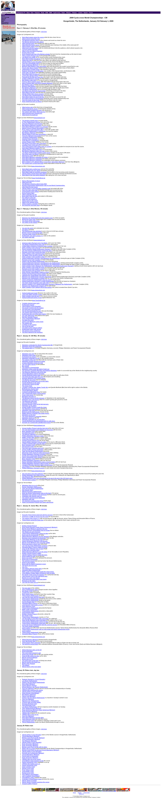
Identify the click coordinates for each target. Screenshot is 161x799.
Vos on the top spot (27, 326)
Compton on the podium (29, 324)
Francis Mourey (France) (29, 685)
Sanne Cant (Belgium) (28, 696)
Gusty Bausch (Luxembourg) (30, 140)
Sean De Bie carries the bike (30, 656)
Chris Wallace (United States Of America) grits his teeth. (38, 573)
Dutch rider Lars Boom (28, 72)
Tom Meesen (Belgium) (29, 434)
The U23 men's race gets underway (32, 473)
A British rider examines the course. (32, 690)
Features (37, 12)
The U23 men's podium (29, 480)
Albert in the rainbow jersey (30, 202)
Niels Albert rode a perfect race (31, 169)
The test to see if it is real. (29, 565)
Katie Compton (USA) (28, 767)
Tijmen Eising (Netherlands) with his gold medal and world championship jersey (46, 629)
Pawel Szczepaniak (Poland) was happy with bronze (37, 502)
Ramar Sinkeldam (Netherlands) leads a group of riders (38, 462)
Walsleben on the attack (29, 406)
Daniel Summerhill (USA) (29, 762)
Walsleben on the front (28, 415)
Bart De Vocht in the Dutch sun (31, 662)
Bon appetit (25, 366)
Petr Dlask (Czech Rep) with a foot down (34, 143)
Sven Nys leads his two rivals (30, 100)
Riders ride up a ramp (28, 748)
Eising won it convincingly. (30, 559)
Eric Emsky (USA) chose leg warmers (33, 575)
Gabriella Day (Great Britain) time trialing (34, 275)
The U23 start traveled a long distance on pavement (37, 430)
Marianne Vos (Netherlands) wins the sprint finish (36, 276)
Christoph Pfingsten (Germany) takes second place (37, 465)
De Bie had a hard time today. (31, 550)
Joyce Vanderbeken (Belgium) (31, 318)
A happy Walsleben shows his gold (32, 363)
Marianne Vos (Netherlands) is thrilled (33, 278)
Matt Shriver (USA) (27, 156)
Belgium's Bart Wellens (29, 86)
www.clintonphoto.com (38, 166)
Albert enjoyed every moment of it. (32, 113)
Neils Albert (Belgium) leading (31, 148)
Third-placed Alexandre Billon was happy (34, 579)
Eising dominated (27, 651)
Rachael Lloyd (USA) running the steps (33, 252)
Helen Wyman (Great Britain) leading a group (35, 272)
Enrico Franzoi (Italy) (28, 193)
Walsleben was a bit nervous (30, 399)
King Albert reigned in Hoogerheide (32, 98)
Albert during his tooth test (30, 115)
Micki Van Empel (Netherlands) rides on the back (36, 493)
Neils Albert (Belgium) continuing (32, 160)
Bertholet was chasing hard (30, 389)
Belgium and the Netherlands (31, 412)
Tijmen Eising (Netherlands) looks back (34, 623)
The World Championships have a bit (33, 244)
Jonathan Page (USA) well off (31, 145)
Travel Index (86, 792)
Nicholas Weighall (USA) (29, 704)
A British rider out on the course (31, 759)
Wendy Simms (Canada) (29, 780)
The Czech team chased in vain (31, 653)
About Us (81, 793)
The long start (26, 588)
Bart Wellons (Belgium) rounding (32, 125)
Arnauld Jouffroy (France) (29, 783)
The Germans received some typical (32, 501)
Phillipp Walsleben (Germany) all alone (34, 454)
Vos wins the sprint (27, 228)
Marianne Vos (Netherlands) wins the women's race (37, 218)
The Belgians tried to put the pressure (33, 398)
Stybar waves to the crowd (30, 201)
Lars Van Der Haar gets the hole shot (33, 597)
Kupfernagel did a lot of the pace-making (34, 314)
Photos (68, 12)
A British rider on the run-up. (30, 714)
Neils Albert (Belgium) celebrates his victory (35, 157)
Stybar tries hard (27, 60)
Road (42, 12)
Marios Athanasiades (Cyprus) (31, 181)
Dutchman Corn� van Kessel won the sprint (35, 516)
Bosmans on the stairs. (29, 581)
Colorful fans (26, 592)
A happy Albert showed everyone (32, 110)
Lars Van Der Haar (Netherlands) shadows (34, 545)
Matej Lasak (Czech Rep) (29, 609)
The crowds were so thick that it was (32, 163)
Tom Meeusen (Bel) (28, 477)
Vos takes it (25, 229)
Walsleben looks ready (29, 355)
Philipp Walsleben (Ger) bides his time (33, 475)
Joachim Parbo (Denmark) (30, 139)
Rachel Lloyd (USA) (28, 768)
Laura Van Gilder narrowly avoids (32, 294)
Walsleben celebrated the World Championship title (37, 345)
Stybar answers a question (30, 204)
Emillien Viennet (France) (30, 614)
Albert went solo (27, 182)
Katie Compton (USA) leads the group (33, 267)
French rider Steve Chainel (30, 68)
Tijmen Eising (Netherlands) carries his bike (35, 533)
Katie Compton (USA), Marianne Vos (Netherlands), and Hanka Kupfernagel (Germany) (48, 266)
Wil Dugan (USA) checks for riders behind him (36, 453)
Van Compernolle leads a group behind (34, 393)
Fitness (74, 12)
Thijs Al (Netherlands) (28, 722)
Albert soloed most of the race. (31, 39)
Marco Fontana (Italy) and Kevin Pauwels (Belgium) (37, 83)
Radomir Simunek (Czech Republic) (33, 71)
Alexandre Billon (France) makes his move (34, 547)
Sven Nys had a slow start (29, 190)
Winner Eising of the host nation (31, 666)
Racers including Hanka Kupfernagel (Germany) (36, 249)
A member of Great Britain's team (32, 779)
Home (3, 14)
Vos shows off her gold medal (31, 221)
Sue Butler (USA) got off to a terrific (32, 255)
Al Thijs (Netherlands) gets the (31, 122)
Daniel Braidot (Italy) (28, 612)
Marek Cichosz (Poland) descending (33, 128)
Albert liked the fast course (30, 187)
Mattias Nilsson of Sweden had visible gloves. (35, 413)
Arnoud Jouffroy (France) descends (32, 449)
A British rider (26, 713)
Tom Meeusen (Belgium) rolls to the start (34, 372)
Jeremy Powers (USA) (28, 142)
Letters (80, 12)
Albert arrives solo (27, 107)
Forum (91, 12)
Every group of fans (28, 594)
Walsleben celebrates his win (31, 358)
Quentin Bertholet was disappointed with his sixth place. (38, 421)
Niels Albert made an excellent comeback (34, 172)
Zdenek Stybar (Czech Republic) (32, 62)
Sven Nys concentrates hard (30, 63)
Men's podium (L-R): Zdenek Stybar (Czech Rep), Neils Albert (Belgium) (43, 162)
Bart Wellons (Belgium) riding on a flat (33, 151)
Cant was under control (29, 234)
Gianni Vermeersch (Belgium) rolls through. (35, 541)
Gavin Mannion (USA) (28, 606)
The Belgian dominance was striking (33, 42)
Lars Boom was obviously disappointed (33, 91)
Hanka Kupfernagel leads (29, 293)
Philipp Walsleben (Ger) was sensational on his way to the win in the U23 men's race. (47, 478)
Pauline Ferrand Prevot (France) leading (34, 273)
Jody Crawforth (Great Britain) (31, 776)
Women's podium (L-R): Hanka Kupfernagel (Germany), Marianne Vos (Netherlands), (47, 284)
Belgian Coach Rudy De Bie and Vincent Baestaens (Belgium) (40, 750)
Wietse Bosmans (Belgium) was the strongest (35, 536)
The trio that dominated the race (31, 311)
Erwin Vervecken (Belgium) (30, 744)
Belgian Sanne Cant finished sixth (32, 233)
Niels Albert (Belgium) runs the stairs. (33, 717)
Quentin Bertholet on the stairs (31, 383)
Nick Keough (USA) (28, 446)
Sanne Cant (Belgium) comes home (32, 321)
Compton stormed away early (31, 303)
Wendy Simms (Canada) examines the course (35, 782)
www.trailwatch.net (39, 118)
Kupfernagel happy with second (31, 329)
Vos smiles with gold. (28, 237)
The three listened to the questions (32, 332)
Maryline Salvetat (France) (30, 317)
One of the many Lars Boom (30, 154)
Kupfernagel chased (28, 305)
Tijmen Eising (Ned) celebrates (31, 642)
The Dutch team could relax (30, 660)
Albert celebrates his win (29, 194)
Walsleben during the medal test (31, 346)
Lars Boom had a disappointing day (32, 95)
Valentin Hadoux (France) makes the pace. (34, 555)
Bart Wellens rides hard (29, 80)
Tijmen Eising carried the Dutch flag (32, 520)
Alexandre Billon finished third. (31, 570)
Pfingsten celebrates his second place (33, 419)
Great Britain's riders (28, 777)
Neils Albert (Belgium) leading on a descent (35, 126)
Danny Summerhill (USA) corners (32, 457)
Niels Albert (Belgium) (28, 684)
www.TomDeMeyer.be (38, 178)
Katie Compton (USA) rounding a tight (33, 257)
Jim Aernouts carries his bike (30, 384)
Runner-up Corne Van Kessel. (31, 578)
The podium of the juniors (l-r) (31, 518)
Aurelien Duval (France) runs (31, 440)
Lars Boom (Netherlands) (29, 89)
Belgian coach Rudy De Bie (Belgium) (33, 738)
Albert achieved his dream (30, 109)
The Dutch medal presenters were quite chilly (35, 283)
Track (63, 12)
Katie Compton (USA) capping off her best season (37, 287)
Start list (4, 18)
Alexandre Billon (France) (30, 603)
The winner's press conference (31, 331)
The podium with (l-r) (28, 348)
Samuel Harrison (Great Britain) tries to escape (36, 530)
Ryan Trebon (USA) (28, 770)
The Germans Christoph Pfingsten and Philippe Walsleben (39, 370)
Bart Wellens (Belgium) (29, 88)
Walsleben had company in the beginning (34, 494)
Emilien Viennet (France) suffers (31, 553)
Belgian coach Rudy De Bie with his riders (34, 747)
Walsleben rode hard (28, 410)
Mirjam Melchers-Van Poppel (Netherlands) (35, 687)
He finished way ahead (29, 357)
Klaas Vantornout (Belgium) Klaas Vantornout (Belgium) (38, 710)
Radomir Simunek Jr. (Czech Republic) (33, 679)
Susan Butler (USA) (28, 771)
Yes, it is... (25, 567)
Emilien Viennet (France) (29, 526)
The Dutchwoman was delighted (31, 231)
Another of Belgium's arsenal (30, 78)
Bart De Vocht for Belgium (29, 657)
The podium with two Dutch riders (32, 568)
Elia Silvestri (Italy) (27, 490)
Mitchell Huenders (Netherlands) (32, 491)
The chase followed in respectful (31, 416)
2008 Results (5, 23)
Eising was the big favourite (30, 535)
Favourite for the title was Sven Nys (32, 77)
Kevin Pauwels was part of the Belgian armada (36, 54)
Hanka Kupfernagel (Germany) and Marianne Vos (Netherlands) (41, 258)
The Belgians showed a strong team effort (34, 184)
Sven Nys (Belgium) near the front (32, 123)
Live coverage (5, 17)
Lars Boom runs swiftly (28, 57)
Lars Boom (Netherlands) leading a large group (36, 152)
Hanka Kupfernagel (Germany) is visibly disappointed (38, 281)
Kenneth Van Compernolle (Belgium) (33, 753)
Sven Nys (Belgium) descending (31, 136)
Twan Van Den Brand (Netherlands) (32, 488)
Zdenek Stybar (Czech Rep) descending (34, 134)
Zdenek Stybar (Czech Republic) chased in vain (36, 188)
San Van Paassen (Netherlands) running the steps (37, 250)
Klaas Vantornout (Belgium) (30, 65)
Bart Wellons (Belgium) (29, 133)
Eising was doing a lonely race (31, 544)
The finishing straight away (30, 120)
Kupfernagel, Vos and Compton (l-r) (32, 236)
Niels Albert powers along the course (33, 37)
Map (3, 21)
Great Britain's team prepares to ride (33, 761)
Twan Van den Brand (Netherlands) (32, 451)
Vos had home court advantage (31, 309)
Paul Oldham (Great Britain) (30, 774)
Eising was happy (27, 558)
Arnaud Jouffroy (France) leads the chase (34, 407)
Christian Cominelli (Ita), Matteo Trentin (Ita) (35, 387)
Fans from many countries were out (32, 448)
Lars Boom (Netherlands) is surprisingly (34, 131)
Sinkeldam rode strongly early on (32, 496)
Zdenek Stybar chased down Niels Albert (34, 173)
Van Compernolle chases (29, 402)
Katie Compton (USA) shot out (31, 247)
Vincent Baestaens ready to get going (33, 373)
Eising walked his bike (28, 556)
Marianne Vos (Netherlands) (30, 701)
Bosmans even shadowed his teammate (34, 538)
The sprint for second (28, 561)
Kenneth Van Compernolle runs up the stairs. (35, 381)
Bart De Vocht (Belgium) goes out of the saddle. (36, 542)
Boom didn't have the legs (29, 196)
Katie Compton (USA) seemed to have (33, 254)
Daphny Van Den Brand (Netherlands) (33, 261)
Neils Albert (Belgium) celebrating (32, 159)
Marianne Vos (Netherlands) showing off (34, 286)
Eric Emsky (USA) (27, 591)
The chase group (27, 386)
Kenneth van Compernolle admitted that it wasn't (36, 422)
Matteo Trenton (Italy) (28, 437)
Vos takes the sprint (28, 320)
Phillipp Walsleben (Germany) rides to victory (35, 463)
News (28, 12)
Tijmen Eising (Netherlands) (30, 595)
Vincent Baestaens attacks (30, 390)
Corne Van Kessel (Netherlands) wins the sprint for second (39, 625)
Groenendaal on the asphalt (30, 191)
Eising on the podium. (28, 562)
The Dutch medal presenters (30, 626)
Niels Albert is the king (28, 92)
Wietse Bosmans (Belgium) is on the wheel (35, 552)
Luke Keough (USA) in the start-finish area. (35, 576)
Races (3, 15)
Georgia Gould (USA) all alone (31, 270)
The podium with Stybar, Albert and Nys (33, 112)
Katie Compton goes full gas (30, 296)
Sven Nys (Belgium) (28, 688)
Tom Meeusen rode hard (29, 401)
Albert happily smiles (28, 46)
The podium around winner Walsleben (33, 498)
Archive (79, 792)
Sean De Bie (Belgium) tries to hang (32, 549)
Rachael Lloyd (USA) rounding (31, 260)
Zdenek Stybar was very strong (31, 170)
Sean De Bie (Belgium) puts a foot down (34, 620)
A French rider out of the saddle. (31, 702)
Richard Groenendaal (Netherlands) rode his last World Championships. (43, 185)
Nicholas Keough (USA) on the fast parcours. (35, 404)
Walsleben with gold (28, 499)
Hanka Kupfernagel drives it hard (32, 297)
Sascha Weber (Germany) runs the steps (34, 442)
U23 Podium (26, 466)
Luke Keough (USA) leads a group (32, 605)
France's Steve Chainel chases (31, 81)
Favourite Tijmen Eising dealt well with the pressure (37, 515)
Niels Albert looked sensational (31, 59)
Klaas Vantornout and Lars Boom (32, 101)
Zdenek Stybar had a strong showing (33, 94)
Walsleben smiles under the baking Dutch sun (35, 369)
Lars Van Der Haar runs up (30, 582)
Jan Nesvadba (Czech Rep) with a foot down (35, 618)
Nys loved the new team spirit (31, 205)
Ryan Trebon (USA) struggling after (32, 130)
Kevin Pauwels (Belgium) (29, 711)
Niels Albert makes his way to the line (33, 97)
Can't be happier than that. (30, 49)
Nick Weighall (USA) (28, 433)
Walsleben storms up (28, 418)
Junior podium (26, 628)
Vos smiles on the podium (29, 222)
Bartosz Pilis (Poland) (28, 663)
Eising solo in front (27, 659)
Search (86, 12)
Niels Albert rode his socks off (31, 74)
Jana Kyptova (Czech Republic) (31, 306)
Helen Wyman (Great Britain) (30, 693)
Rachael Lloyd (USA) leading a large (33, 269)
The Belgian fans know (29, 380)
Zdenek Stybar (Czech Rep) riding (32, 149)
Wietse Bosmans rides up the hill (32, 650)
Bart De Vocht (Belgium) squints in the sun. (34, 529)
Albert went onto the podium (30, 48)
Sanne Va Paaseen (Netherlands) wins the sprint (36, 279)
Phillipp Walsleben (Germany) (31, 460)
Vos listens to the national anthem (32, 328)
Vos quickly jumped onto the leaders (33, 308)
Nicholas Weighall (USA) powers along (33, 378)
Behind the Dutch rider (28, 219)
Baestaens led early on (29, 396)
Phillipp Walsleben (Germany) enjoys (33, 468)
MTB (46, 12)
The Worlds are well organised (31, 532)
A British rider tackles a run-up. (31, 764)
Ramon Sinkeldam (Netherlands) (32, 487)
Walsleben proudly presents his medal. (33, 361)
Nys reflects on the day (29, 197)
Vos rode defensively (28, 315)
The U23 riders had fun (29, 364)
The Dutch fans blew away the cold (32, 376)
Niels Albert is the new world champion (33, 175)
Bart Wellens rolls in (28, 85)
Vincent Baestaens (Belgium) (30, 736)
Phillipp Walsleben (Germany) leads (33, 436)
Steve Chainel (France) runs (30, 55)
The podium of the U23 (29, 360)
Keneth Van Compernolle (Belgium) (33, 456)
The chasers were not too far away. (32, 312)
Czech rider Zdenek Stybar (30, 75)
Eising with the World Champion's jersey (34, 564)
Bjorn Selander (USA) (28, 431)
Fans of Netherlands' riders (30, 589)
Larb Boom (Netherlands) (29, 137)
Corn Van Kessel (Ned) (29, 641)
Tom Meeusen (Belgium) (29, 741)
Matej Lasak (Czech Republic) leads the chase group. (38, 571)
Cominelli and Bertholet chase (31, 392)
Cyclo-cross (56, 12)
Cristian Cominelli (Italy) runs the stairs (33, 443)
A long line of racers (28, 439)
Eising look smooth (27, 654)
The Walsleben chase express (31, 409)
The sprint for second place (30, 644)
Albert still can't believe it (29, 199)
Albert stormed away (28, 43)
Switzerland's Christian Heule (31, 69)
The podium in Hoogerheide (30, 367)
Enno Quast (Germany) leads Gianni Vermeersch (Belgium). (40, 527)
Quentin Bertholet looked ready (31, 375)
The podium (25, 665)
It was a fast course (27, 395)
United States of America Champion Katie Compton (37, 246)
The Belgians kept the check (30, 40)
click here (44, 31)
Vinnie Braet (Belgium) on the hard (32, 539)
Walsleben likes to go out (29, 485)
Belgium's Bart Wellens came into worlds (34, 66)
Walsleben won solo (28, 354)
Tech (32, 12)
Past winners (5, 22)
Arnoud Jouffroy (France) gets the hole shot (35, 428)
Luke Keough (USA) (28, 720)
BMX (50, 12)
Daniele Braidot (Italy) (28, 602)
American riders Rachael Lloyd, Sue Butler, (35, 243)
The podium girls (27, 323)
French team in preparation (30, 756)
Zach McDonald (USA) (28, 705)
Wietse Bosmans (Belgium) (30, 639)
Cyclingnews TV (20, 12)
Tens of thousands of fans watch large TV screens (36, 146)
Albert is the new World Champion (32, 51)
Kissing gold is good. (28, 52)
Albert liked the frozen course (30, 45)
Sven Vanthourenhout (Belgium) (31, 708)
